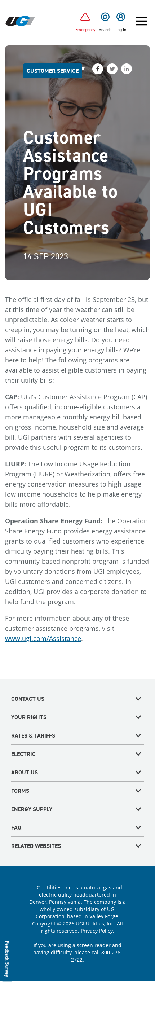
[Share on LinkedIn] (126, 68)
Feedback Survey (7, 959)
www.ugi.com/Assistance (43, 638)
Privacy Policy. (97, 930)
